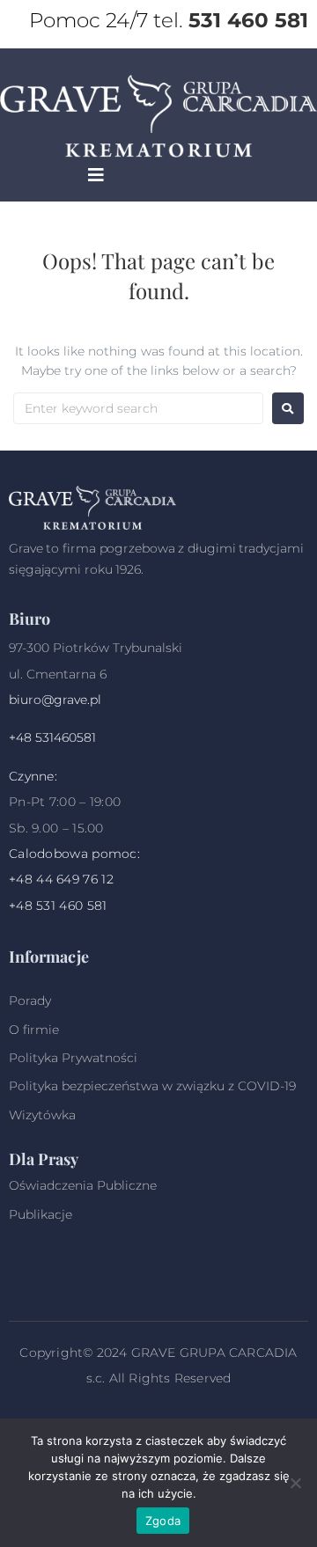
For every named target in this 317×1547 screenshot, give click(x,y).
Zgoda (163, 1521)
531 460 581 (248, 20)
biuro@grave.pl (55, 700)
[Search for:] (138, 408)
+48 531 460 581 (58, 905)
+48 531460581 (52, 737)
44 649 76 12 (75, 879)
